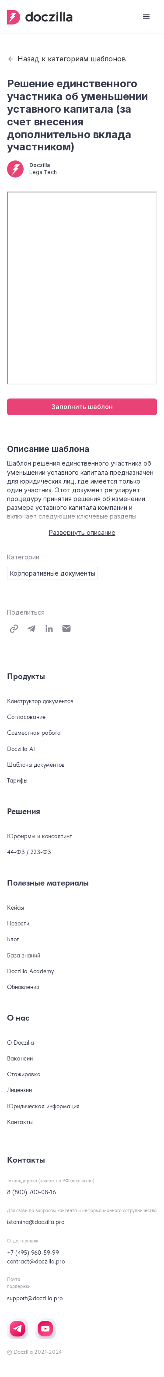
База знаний (23, 955)
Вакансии (20, 1058)
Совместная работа (34, 733)
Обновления (23, 987)
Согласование (26, 717)
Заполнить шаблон (82, 406)
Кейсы (15, 907)
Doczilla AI (21, 749)
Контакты (20, 1122)
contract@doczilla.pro (36, 1261)
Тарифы (17, 780)
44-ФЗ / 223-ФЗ (29, 852)
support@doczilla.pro (35, 1298)
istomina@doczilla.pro (35, 1222)
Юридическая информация (43, 1106)
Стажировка (24, 1074)
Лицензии (19, 1090)
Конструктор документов (40, 701)
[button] (146, 17)
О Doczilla (20, 1042)
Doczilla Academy (30, 971)
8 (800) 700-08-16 (31, 1192)
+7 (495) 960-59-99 (33, 1252)
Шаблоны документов (36, 765)
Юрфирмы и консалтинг (39, 836)
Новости (18, 923)
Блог (13, 939)
